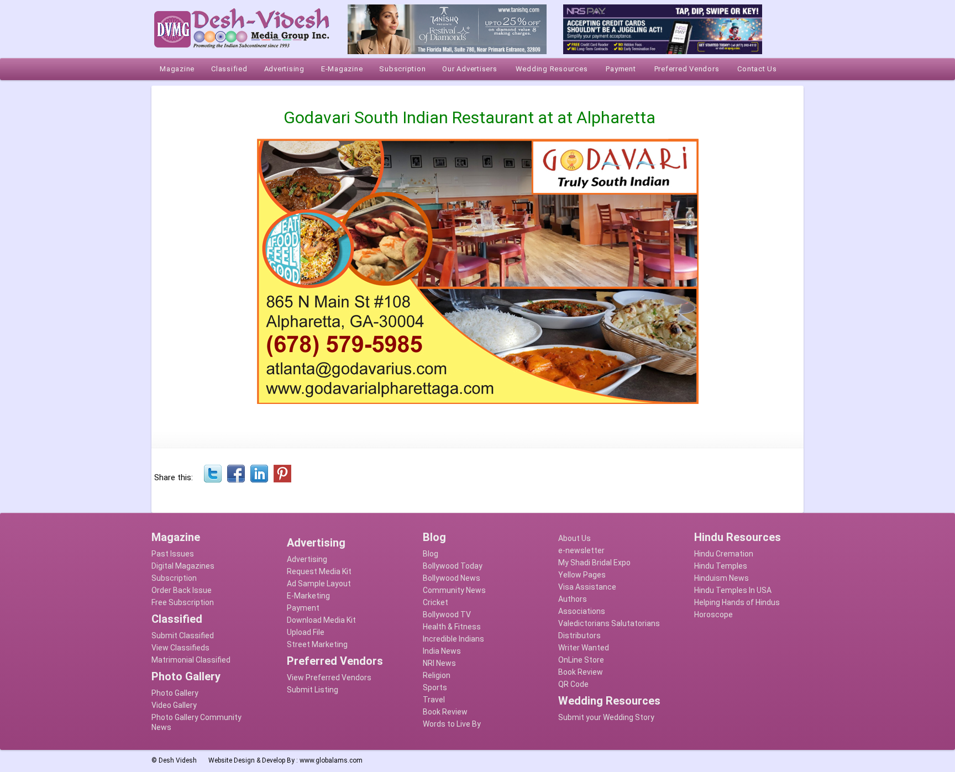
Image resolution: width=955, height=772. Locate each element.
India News (442, 651)
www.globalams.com (331, 760)
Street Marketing (317, 644)
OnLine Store (581, 659)
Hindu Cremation (723, 553)
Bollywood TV (447, 614)
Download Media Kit (321, 620)
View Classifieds (180, 647)
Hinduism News (721, 578)
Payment (303, 607)
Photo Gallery (174, 693)
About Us (574, 538)
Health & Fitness (452, 626)
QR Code (573, 684)
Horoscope (713, 614)
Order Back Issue (181, 590)
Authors (572, 599)
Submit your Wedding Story (606, 717)
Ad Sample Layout (319, 583)
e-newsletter (581, 550)
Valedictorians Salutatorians (609, 623)
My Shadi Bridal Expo (594, 562)
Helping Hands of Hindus (737, 602)
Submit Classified (182, 635)
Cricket (435, 602)
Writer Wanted (583, 647)
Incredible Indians (453, 638)
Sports (435, 687)
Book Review (445, 711)
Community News (454, 590)
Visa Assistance (587, 586)
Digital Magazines (182, 565)
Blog (430, 553)
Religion (436, 675)
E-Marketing (308, 595)
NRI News (439, 663)
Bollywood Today (452, 565)
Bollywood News (451, 578)
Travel (434, 699)
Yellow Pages (582, 574)
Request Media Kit (319, 571)
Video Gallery (174, 705)
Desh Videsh (178, 760)
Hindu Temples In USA (733, 590)
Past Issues (172, 553)
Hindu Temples (720, 565)
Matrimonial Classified (190, 659)
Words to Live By (452, 724)
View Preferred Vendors (329, 677)
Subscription (174, 578)
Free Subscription (182, 602)
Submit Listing (312, 689)
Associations (581, 611)
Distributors (579, 635)
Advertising (307, 559)
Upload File (305, 632)
